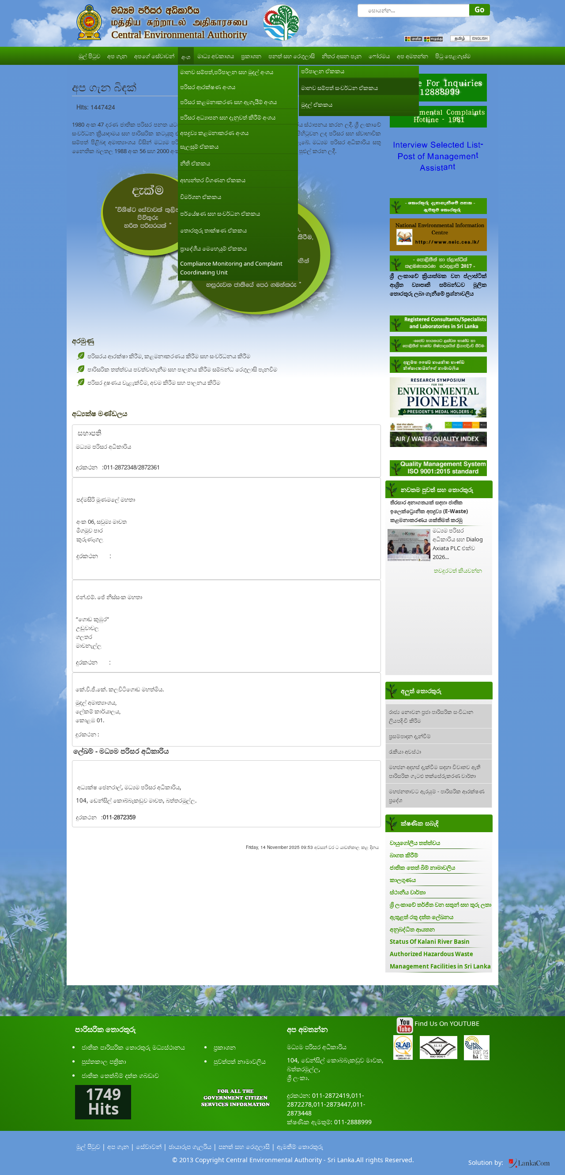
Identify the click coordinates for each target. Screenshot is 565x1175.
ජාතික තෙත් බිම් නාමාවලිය (422, 867)
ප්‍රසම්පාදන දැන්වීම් (410, 736)
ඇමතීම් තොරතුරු (300, 1146)
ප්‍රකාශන (225, 1047)
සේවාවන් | (151, 1146)
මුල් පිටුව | (90, 1146)
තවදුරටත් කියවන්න (458, 570)
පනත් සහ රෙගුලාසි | (246, 1146)
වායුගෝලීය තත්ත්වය (415, 843)
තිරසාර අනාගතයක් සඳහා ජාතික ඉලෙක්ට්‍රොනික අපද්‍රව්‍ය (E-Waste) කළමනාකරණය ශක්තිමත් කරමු (429, 511)
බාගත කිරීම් (404, 855)
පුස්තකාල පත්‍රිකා (104, 1061)
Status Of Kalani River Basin (430, 942)
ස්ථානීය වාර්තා (408, 892)
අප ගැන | (120, 1146)
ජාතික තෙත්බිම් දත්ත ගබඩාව (120, 1075)
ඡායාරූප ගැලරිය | (193, 1146)
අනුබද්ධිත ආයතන (412, 929)
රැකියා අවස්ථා (405, 751)
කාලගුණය (403, 880)
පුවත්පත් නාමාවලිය (240, 1061)
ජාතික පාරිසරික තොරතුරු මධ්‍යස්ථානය (133, 1047)
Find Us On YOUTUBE (446, 1023)
